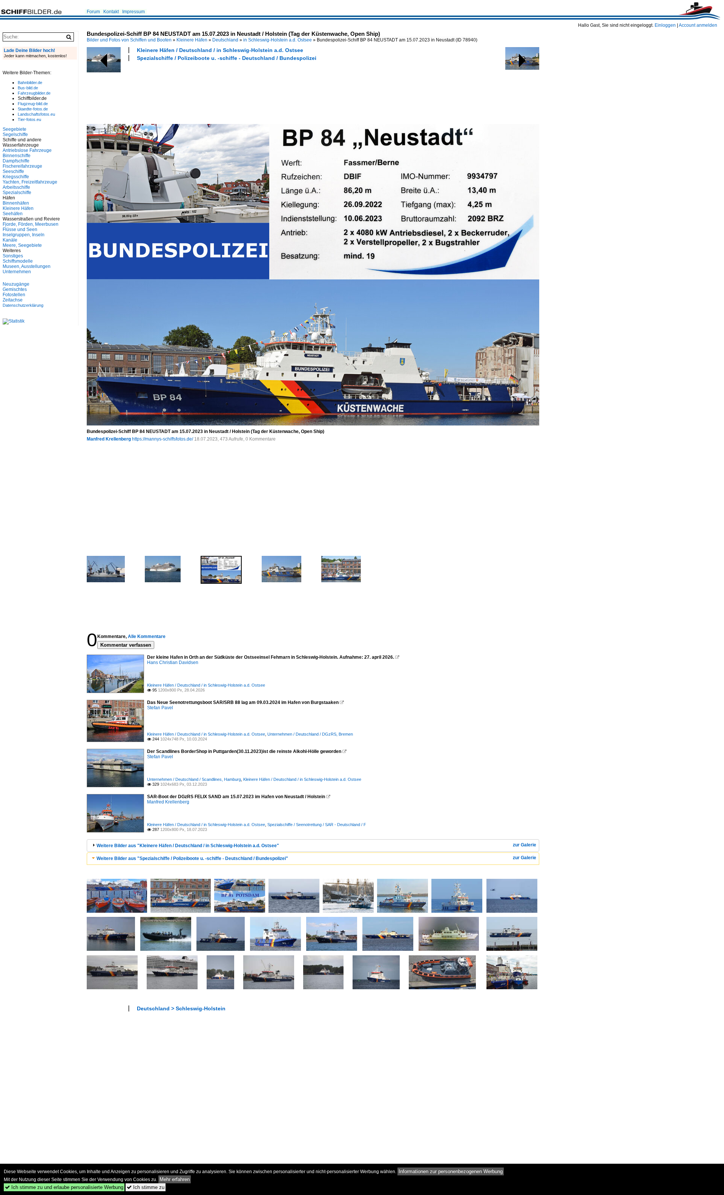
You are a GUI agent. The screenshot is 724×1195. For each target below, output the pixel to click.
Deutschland (225, 40)
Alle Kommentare (147, 636)
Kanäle (10, 240)
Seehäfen (13, 213)
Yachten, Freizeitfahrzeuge (30, 182)
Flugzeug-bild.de (33, 103)
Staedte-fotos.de (33, 109)
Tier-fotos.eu (29, 119)
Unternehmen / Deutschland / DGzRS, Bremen (310, 734)
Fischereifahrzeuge (22, 166)
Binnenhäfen (16, 203)
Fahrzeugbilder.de (34, 93)
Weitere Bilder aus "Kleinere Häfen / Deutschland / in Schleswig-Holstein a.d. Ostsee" (188, 845)
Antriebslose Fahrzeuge (27, 150)
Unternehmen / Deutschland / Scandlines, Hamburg (194, 779)
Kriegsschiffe (16, 176)
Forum (93, 11)
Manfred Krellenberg (109, 439)
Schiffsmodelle (18, 261)
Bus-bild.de (28, 88)
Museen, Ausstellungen (27, 266)
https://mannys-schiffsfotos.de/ (162, 439)
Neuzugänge (16, 284)
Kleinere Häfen (191, 40)
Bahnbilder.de (30, 82)
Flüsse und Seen (20, 229)
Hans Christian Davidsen (172, 662)
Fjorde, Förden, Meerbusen (30, 224)
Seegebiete (14, 129)
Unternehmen (17, 271)
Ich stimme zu (145, 1187)
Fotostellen (14, 294)
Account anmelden (698, 25)
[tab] (313, 845)
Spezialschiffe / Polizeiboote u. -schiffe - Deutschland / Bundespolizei (226, 58)
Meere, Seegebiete (22, 245)
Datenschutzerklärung (23, 305)
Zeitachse (13, 300)
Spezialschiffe (17, 192)
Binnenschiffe (17, 155)
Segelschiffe (15, 134)
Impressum (133, 11)
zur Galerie (524, 845)
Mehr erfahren (175, 1179)
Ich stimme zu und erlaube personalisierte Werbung (64, 1187)
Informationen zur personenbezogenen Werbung (451, 1171)
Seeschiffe (13, 171)
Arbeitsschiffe (16, 187)
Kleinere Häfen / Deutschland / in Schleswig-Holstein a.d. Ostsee (220, 50)
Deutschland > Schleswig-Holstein (181, 1008)
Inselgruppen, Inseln (23, 234)
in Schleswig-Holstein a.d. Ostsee (277, 40)
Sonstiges (13, 256)
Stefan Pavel (160, 707)
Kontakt (111, 11)
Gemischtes (15, 289)
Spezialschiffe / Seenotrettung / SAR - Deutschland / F (316, 824)
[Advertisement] (224, 92)
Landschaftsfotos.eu (36, 114)
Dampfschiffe (16, 161)
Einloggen (665, 25)
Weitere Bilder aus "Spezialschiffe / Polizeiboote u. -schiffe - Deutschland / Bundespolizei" (192, 858)
